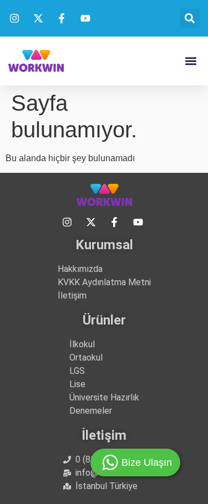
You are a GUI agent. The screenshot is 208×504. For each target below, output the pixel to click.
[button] (190, 18)
